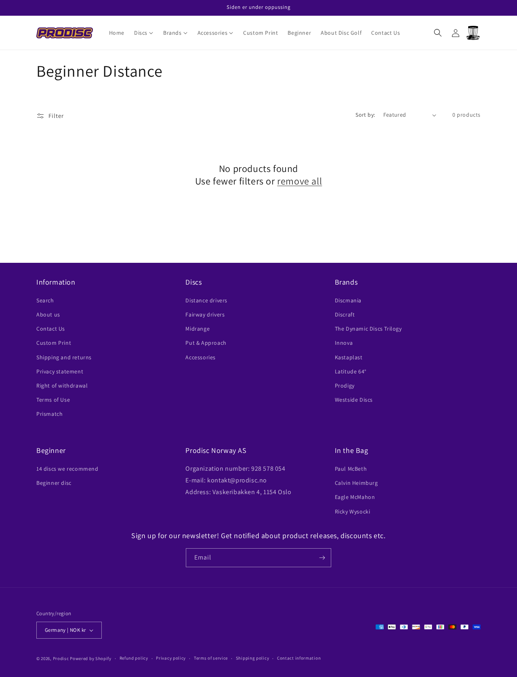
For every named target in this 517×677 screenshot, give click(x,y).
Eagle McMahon (355, 497)
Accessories (200, 357)
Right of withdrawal (62, 385)
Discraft (345, 314)
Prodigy (345, 385)
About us (48, 314)
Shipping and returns (64, 357)
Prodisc (61, 658)
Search (45, 300)
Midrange (197, 328)
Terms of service (211, 658)
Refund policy (134, 658)
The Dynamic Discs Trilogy (368, 328)
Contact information (299, 658)
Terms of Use (53, 399)
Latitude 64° (351, 371)
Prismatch (49, 413)
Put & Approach (205, 342)
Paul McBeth (351, 468)
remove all (299, 181)
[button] (143, 32)
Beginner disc (53, 482)
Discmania (348, 300)
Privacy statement (59, 371)
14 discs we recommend (67, 468)
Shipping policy (252, 658)
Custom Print (53, 342)
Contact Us (50, 328)
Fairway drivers (205, 314)
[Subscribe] (322, 557)
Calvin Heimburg (356, 482)
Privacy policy (171, 658)
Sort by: (365, 114)
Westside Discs (354, 399)
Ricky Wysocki (352, 511)
